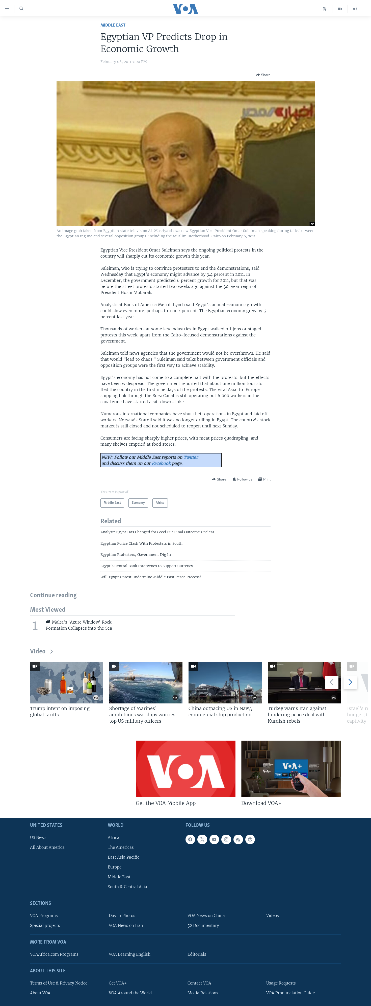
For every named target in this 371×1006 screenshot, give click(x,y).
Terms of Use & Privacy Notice (58, 983)
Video (37, 651)
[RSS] (238, 839)
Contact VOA (199, 983)
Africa (113, 837)
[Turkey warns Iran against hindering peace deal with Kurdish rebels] (304, 682)
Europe (114, 867)
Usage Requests (281, 983)
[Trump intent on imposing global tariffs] (66, 682)
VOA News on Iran (126, 925)
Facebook (161, 463)
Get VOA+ (118, 983)
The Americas (121, 847)
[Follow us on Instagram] (226, 839)
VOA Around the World (130, 993)
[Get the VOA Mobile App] (185, 769)
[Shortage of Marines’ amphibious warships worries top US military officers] (145, 682)
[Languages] (324, 9)
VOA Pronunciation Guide (290, 993)
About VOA (40, 993)
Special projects (45, 925)
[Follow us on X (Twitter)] (202, 839)
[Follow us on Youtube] (214, 839)
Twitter (190, 457)
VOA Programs (44, 915)
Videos (272, 915)
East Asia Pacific (123, 857)
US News (38, 837)
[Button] (263, 75)
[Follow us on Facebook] (190, 839)
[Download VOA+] (291, 769)
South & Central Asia (127, 887)
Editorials (197, 954)
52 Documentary (203, 925)
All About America (47, 847)
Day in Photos (122, 915)
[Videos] (340, 9)
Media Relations (203, 993)
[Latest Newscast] (355, 9)
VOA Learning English (129, 954)
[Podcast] (250, 839)
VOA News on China (206, 915)
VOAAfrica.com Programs (54, 954)
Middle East (112, 25)
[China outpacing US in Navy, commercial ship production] (225, 682)
